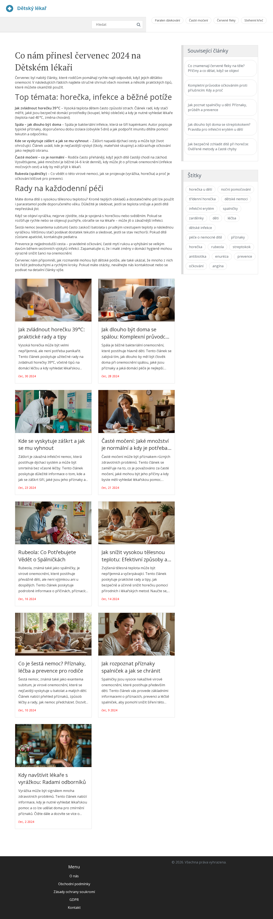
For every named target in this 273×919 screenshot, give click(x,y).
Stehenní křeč (253, 20)
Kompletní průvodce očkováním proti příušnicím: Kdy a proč (217, 88)
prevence (244, 256)
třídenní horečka (202, 199)
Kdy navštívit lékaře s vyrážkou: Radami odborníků (52, 778)
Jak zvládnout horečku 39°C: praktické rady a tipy (51, 333)
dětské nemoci (236, 199)
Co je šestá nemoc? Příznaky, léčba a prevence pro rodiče (52, 667)
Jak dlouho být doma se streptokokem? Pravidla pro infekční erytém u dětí (219, 127)
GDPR (74, 899)
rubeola (217, 246)
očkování (196, 266)
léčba (232, 218)
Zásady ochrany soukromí (74, 891)
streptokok (242, 246)
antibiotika (197, 256)
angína (218, 266)
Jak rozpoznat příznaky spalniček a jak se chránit (131, 667)
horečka (195, 246)
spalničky (230, 208)
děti (216, 218)
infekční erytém (201, 208)
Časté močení (198, 20)
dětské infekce (200, 227)
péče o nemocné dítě (205, 237)
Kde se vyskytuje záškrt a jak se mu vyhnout (51, 444)
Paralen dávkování (167, 20)
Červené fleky (226, 20)
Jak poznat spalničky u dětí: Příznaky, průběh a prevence (217, 107)
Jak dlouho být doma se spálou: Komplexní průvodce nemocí (135, 333)
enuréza (221, 256)
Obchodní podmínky (74, 884)
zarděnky (196, 218)
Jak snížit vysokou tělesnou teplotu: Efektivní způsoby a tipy (134, 556)
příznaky (238, 237)
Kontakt (74, 907)
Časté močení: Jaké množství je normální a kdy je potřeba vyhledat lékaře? (135, 444)
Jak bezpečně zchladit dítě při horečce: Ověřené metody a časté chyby (218, 146)
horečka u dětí (200, 189)
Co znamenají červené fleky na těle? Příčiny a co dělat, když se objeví (216, 68)
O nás (74, 876)
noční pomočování (236, 189)
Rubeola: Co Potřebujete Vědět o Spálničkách (47, 556)
